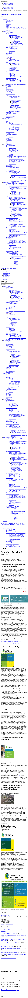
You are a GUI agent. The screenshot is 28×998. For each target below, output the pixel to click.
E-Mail (2, 924)
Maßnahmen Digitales (16, 200)
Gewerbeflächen (12, 164)
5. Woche (16, 264)
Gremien (13, 98)
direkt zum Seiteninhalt (8, 8)
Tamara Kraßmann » (5, 915)
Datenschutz (8, 24)
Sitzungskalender (15, 101)
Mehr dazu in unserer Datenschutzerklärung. (11, 14)
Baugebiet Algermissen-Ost (14, 172)
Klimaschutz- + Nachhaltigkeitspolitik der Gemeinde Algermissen (18, 187)
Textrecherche (14, 102)
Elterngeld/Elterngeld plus (17, 37)
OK (1, 16)
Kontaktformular (9, 924)
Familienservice (9, 33)
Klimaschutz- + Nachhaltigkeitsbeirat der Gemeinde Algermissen (17, 189)
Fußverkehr (11, 250)
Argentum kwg (12, 75)
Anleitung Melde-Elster (14, 167)
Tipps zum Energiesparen (14, 219)
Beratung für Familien (13, 46)
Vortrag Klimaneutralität (16, 192)
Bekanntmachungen (10, 116)
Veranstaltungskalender (14, 70)
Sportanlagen (9, 140)
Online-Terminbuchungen (10, 990)
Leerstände (11, 155)
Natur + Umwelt (9, 223)
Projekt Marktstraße (13, 173)
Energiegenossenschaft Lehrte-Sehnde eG (18, 232)
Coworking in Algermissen (14, 162)
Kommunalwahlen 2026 (14, 110)
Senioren (8, 71)
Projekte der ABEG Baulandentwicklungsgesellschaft (13, 171)
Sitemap (7, 26)
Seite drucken (13, 958)
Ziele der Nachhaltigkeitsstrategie (16, 197)
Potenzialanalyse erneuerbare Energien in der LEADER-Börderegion (17, 234)
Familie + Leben (6, 31)
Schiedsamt (8, 112)
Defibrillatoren (12, 59)
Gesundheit (8, 58)
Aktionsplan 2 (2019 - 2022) (15, 81)
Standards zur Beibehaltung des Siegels (17, 83)
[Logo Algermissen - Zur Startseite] (8, 268)
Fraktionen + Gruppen (16, 100)
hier (3, 582)
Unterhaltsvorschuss (15, 41)
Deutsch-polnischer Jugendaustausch (16, 130)
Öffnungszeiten (9, 89)
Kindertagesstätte (12, 68)
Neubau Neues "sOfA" (14, 69)
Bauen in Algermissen (10, 145)
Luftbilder (11, 92)
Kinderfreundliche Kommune (12, 79)
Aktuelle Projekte (12, 151)
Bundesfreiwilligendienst (14, 129)
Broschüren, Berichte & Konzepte (16, 159)
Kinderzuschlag (14, 42)
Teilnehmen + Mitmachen (11, 252)
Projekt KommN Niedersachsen (13, 195)
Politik (7, 95)
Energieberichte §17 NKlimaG (12, 251)
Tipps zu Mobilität (13, 220)
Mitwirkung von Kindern (14, 111)
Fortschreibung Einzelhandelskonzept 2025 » (10, 952)
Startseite (5, 19)
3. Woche (16, 262)
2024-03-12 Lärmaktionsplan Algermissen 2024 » (11, 948)
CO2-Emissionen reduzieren (12, 218)
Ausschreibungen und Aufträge (12, 168)
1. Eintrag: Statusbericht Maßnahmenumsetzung (16, 216)
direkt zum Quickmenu (8, 3)
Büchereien (8, 139)
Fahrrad (10, 246)
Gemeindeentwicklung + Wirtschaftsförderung (16, 156)
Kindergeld (13, 40)
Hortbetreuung (12, 51)
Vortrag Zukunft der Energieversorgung (15, 194)
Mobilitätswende (9, 243)
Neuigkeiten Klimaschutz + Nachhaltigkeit (15, 183)
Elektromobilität (12, 245)
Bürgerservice (9, 87)
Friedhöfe (11, 137)
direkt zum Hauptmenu (8, 5)
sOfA (7, 62)
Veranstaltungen (9, 20)
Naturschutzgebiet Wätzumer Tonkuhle (17, 226)
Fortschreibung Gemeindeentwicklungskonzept (11, 641)
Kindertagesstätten (13, 48)
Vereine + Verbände (10, 132)
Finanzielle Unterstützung (14, 36)
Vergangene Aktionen (13, 253)
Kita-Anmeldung (9, 32)
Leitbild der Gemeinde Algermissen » (9, 933)
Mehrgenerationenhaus (13, 63)
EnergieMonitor (12, 229)
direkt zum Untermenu (8, 7)
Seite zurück (3, 958)
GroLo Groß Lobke (15, 127)
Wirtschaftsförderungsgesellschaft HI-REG (18, 160)
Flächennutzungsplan (13, 149)
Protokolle (13, 191)
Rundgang (13, 65)
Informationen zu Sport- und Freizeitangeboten (16, 84)
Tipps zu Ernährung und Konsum (16, 221)
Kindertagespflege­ (13, 49)
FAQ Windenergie (13, 236)
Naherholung (9, 141)
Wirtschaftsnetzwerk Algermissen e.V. (17, 157)
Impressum (8, 21)
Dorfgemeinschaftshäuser (11, 134)
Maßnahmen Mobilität (16, 203)
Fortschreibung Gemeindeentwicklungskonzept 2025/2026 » (14, 954)
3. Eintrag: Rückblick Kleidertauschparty (16, 211)
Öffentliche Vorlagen (15, 103)
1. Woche (16, 259)
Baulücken (11, 154)
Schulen (7, 54)
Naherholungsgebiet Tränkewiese (16, 224)
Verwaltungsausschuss (13, 108)
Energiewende (9, 227)
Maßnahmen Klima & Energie (17, 202)
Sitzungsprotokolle (15, 105)
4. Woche (16, 263)
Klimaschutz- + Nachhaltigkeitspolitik (14, 184)
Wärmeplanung (9, 237)
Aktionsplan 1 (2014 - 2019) (15, 80)
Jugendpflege (9, 53)
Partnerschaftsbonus (15, 38)
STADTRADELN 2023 (16, 254)
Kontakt (7, 25)
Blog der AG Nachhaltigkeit (15, 207)
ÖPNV (7, 143)
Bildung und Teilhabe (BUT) (17, 43)
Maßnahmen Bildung (16, 199)
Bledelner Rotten (12, 225)
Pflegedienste (11, 73)
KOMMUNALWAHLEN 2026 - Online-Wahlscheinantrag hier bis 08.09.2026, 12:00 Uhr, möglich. (16, 29)
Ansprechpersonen (10, 90)
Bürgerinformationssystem (14, 96)
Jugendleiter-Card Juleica (14, 128)
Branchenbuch (9, 165)
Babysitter (11, 52)
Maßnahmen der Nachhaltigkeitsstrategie (17, 198)
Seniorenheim (12, 74)
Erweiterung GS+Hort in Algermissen (17, 55)
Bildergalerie (14, 67)
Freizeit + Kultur (6, 118)
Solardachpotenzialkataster (14, 231)
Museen (7, 138)
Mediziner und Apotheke (14, 60)
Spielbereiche (9, 57)
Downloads (8, 114)
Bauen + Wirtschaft (7, 144)
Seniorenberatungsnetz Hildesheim (16, 76)
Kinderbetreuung (9, 47)
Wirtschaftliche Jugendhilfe (17, 44)
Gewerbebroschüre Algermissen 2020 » (9, 942)
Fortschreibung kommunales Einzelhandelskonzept (11, 643)
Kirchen (7, 135)
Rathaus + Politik (7, 85)
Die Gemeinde (9, 91)
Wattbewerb (11, 230)
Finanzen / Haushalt (10, 94)
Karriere (5, 265)
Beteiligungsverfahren (13, 150)
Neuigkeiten (8, 86)
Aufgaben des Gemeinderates (15, 107)
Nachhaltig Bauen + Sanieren (12, 238)
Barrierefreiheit (9, 22)
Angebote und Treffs (15, 64)
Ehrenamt (8, 133)
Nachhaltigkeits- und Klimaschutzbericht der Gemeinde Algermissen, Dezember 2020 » (12, 946)
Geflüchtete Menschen (11, 78)
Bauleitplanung (9, 146)
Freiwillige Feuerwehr (10, 113)
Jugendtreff (11, 123)
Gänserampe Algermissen (16, 124)
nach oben (8, 958)
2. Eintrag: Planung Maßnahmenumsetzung (16, 214)
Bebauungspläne (12, 148)
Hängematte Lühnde (15, 125)
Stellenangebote (9, 117)
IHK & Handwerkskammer (14, 161)
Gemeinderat (14, 97)
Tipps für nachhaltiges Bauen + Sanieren (17, 242)
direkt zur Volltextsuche (8, 4)
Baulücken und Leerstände (11, 153)
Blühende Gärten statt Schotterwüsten (17, 241)
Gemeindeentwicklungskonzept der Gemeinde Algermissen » (14, 935)
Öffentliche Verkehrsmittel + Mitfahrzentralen (15, 248)
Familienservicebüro (13, 35)
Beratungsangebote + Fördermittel (16, 240)
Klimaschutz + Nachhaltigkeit (9, 182)
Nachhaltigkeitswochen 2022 (17, 258)
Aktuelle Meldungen (10, 166)
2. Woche (16, 261)
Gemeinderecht (14, 106)
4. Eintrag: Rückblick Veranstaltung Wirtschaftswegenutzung (19, 209)
